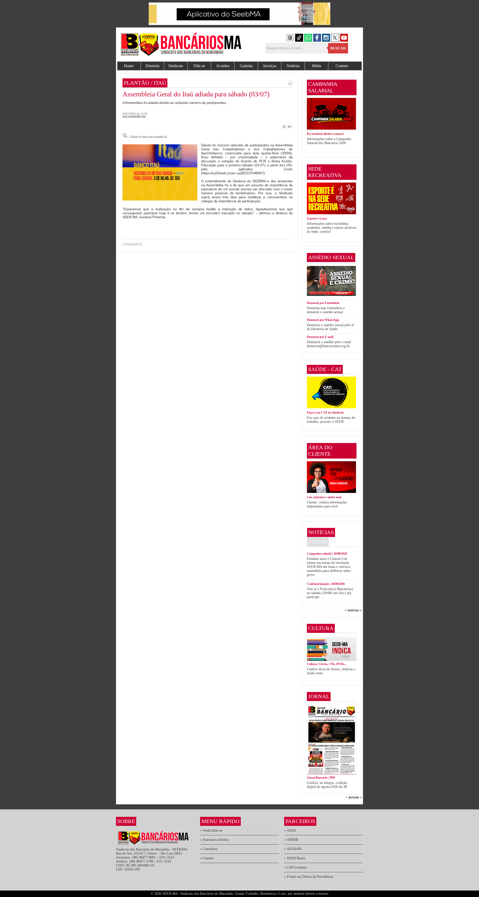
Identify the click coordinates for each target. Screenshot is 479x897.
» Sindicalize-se (211, 830)
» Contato (207, 858)
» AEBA (290, 830)
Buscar (338, 48)
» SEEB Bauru (294, 858)
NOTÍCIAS (321, 532)
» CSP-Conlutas (295, 867)
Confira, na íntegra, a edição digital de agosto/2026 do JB (327, 785)
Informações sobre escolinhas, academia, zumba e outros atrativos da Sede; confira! (331, 227)
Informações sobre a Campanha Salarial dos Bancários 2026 (329, 141)
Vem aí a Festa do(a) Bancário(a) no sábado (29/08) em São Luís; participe (330, 593)
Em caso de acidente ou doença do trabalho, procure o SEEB (331, 420)
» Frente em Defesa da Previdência (308, 877)
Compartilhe (131, 244)
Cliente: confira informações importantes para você (327, 504)
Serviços (269, 66)
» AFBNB (291, 840)
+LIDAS (317, 542)
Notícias (293, 66)
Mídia (316, 66)
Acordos (223, 66)
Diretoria (152, 66)
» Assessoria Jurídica (214, 840)
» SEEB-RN (293, 849)
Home (129, 66)
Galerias (246, 66)
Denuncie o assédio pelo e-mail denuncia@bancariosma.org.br (329, 344)
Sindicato (175, 66)
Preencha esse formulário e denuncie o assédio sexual (326, 310)
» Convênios (209, 849)
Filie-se (199, 66)
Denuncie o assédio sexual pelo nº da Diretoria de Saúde (330, 327)
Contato (342, 66)
